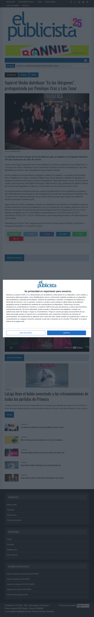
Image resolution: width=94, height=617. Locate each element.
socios (27, 295)
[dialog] (47, 308)
